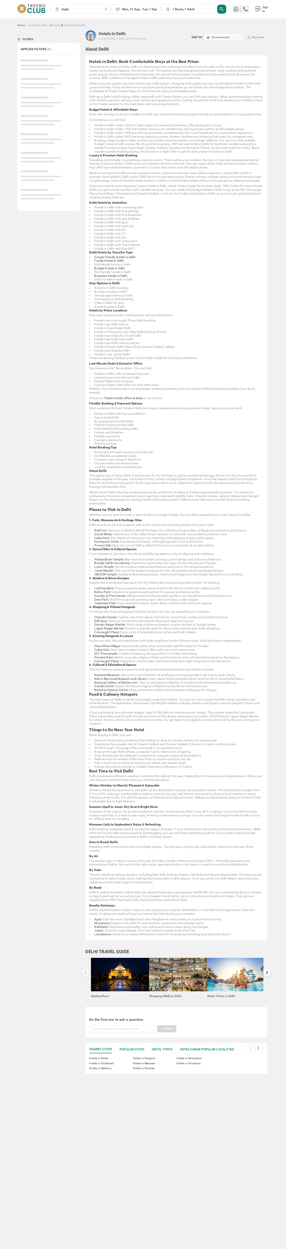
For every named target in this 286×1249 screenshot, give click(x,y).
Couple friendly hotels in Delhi (114, 257)
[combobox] (83, 9)
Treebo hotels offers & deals (123, 398)
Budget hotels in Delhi (109, 268)
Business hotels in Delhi (110, 276)
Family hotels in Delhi (109, 260)
